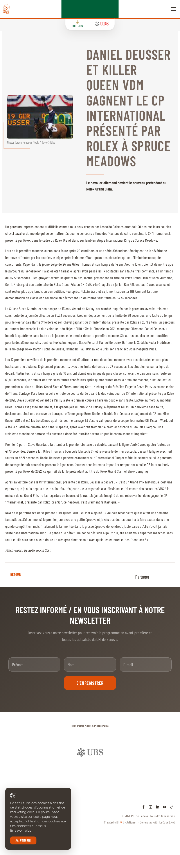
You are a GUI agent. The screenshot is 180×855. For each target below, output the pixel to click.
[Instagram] (151, 798)
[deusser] (40, 117)
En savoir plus (20, 830)
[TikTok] (172, 798)
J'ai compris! (23, 840)
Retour (15, 574)
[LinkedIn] (158, 798)
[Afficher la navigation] (173, 9)
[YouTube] (165, 798)
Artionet (131, 813)
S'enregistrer (90, 683)
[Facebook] (144, 798)
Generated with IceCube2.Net (157, 813)
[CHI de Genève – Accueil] (6, 9)
